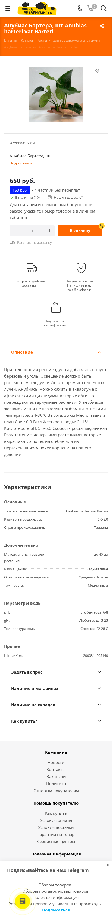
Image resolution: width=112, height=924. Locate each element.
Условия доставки (56, 827)
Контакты (56, 769)
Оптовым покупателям (56, 790)
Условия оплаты (56, 820)
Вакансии (56, 776)
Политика (56, 783)
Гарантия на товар (56, 834)
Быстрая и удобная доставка (29, 283)
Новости (56, 762)
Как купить (56, 813)
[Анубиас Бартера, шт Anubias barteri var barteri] (56, 94)
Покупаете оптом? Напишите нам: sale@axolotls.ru (80, 285)
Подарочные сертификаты (55, 323)
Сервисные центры (56, 841)
